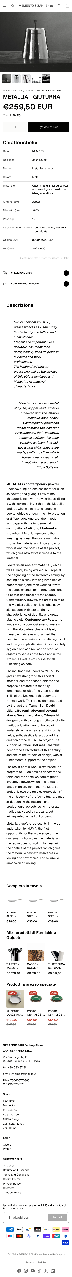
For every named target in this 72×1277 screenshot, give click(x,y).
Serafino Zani (11, 1114)
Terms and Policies (36, 1262)
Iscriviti (57, 1217)
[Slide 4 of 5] (36, 78)
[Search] (12, 6)
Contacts (8, 1188)
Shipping (8, 1165)
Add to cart (51, 127)
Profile (7, 1149)
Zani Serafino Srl (13, 1123)
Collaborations (12, 1192)
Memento (9, 1105)
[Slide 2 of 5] (16, 78)
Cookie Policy (11, 1179)
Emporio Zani (11, 1110)
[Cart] (67, 6)
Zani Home (9, 1128)
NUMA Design (11, 1119)
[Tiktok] (39, 1271)
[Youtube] (32, 1271)
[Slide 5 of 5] (46, 78)
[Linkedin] (52, 1271)
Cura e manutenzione (25, 283)
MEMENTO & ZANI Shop (29, 1254)
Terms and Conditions (16, 1174)
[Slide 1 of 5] (6, 78)
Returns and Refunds (16, 1170)
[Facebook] (19, 1271)
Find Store (9, 1101)
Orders (7, 1144)
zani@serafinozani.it (23, 1074)
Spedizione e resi (22, 272)
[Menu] (4, 5)
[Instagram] (26, 1271)
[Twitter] (46, 1271)
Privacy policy (12, 1183)
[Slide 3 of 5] (26, 78)
